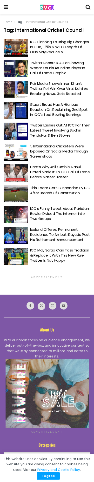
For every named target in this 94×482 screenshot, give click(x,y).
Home (8, 22)
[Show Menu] (6, 7)
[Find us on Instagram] (52, 306)
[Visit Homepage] (47, 7)
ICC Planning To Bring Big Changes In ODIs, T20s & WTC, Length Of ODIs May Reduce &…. (59, 46)
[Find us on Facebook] (30, 306)
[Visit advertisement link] (47, 393)
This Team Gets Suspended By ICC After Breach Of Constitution (60, 190)
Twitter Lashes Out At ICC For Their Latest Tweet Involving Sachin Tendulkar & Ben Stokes (60, 130)
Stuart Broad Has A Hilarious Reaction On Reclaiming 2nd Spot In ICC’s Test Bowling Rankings (59, 109)
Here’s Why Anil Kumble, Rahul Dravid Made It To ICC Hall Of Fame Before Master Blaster (60, 171)
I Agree (48, 476)
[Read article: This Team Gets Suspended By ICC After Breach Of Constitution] (16, 194)
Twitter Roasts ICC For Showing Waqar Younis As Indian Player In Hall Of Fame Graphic (57, 67)
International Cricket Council (47, 22)
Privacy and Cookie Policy (58, 469)
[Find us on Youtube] (63, 306)
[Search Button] (88, 7)
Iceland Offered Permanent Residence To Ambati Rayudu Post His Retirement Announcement (60, 234)
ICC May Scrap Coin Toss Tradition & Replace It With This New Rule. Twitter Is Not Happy (59, 255)
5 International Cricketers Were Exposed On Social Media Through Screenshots (59, 151)
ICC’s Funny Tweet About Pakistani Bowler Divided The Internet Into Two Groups (59, 213)
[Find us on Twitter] (41, 306)
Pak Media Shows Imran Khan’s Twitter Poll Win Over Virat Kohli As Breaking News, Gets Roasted (59, 88)
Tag (19, 22)
